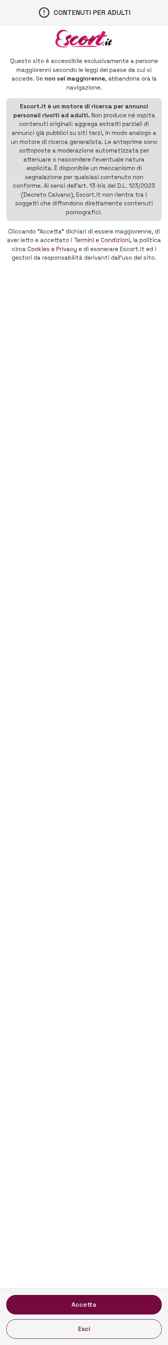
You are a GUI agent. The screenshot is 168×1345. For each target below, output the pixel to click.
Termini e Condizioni (102, 240)
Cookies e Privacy (52, 249)
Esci (84, 1329)
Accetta (84, 1304)
